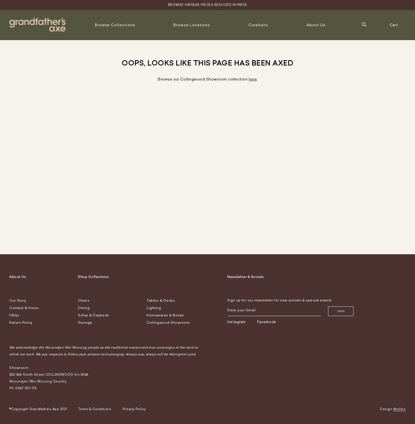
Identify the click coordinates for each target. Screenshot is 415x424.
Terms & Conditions (94, 409)
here (253, 79)
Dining (83, 308)
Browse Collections (115, 25)
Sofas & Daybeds (93, 315)
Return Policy (20, 322)
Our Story (17, 300)
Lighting (154, 308)
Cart (394, 25)
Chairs (83, 300)
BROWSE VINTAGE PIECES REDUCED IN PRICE (207, 5)
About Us (316, 25)
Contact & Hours (24, 308)
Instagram (236, 322)
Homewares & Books (165, 315)
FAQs (14, 315)
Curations (258, 25)
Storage (85, 322)
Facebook (266, 322)
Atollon (399, 409)
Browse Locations (191, 25)
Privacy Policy (134, 409)
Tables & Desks (161, 300)
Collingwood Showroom (168, 322)
